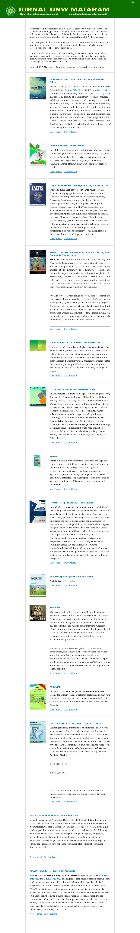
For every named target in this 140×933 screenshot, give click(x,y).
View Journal (56, 132)
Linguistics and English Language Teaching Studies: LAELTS (79, 185)
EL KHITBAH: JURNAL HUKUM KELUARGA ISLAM (72, 389)
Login (131, 2)
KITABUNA (55, 607)
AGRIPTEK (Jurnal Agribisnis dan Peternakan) (72, 576)
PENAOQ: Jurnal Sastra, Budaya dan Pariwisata (52, 871)
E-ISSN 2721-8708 (52, 878)
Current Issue (70, 132)
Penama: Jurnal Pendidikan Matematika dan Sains (54, 815)
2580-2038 (102, 90)
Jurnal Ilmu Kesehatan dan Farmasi (67, 145)
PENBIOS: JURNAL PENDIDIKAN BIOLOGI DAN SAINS (75, 342)
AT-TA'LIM (55, 687)
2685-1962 (78, 90)
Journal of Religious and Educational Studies (71, 502)
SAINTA (53, 456)
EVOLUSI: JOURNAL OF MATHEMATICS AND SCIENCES (75, 723)
